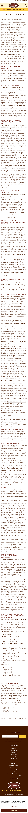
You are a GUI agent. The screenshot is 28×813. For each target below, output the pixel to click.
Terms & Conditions (14, 770)
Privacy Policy (14, 772)
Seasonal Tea (14, 752)
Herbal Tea (14, 748)
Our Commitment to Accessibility (14, 776)
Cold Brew (14, 756)
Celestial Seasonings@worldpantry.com (9, 423)
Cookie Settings (14, 806)
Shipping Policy (13, 767)
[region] (14, 804)
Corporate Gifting (14, 778)
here (7, 26)
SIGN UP (22, 736)
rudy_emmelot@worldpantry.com (13, 675)
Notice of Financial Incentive (20, 740)
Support (14, 763)
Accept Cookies (14, 810)
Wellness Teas (14, 754)
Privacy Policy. (21, 741)
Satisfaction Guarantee (14, 765)
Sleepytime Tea (14, 750)
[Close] (26, 797)
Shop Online (14, 745)
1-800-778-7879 (10, 521)
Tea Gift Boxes (14, 758)
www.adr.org (23, 519)
